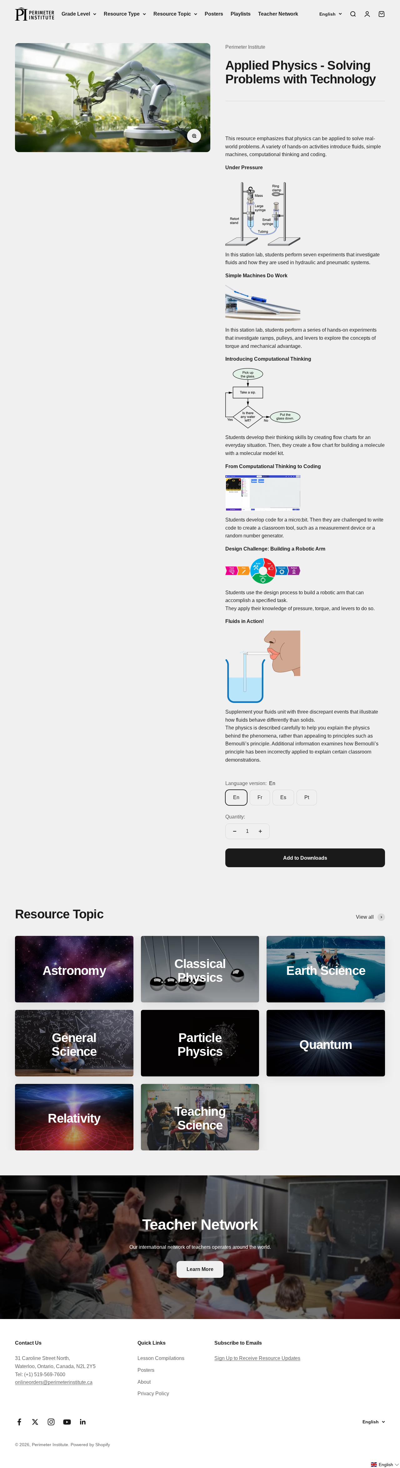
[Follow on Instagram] (51, 1422)
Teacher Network (278, 14)
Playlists (241, 14)
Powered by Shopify (90, 1444)
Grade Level (76, 14)
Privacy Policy (153, 1393)
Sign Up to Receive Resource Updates (257, 1358)
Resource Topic (172, 14)
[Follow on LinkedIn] (83, 1422)
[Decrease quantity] (235, 831)
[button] (385, 1464)
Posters (214, 14)
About (144, 1382)
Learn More (200, 1269)
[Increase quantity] (260, 831)
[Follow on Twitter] (35, 1422)
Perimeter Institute (245, 47)
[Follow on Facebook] (19, 1422)
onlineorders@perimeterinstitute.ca (53, 1382)
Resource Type (122, 14)
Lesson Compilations (161, 1358)
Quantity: (235, 816)
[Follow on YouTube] (67, 1422)
